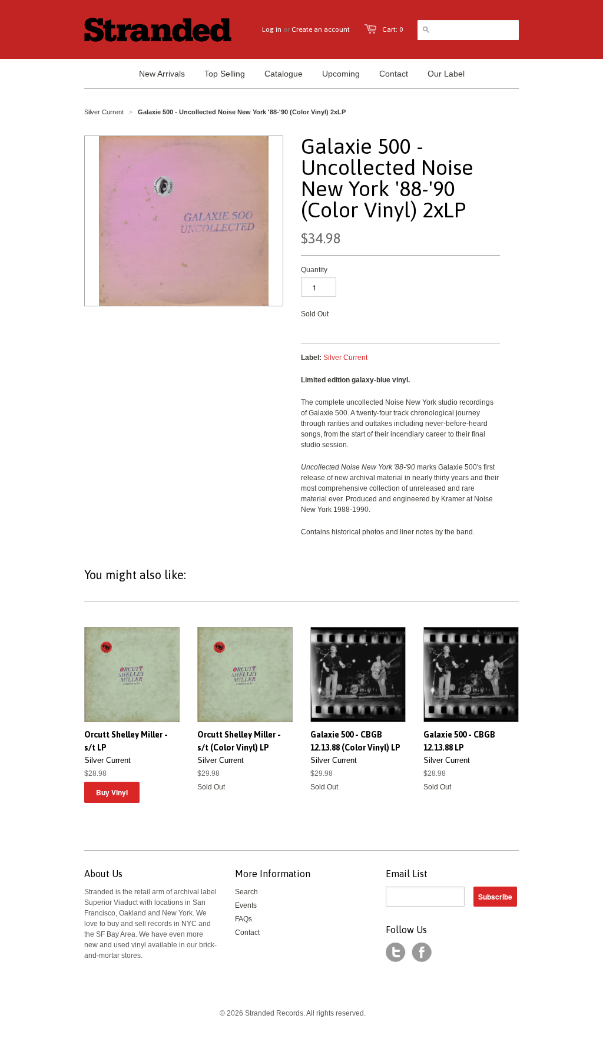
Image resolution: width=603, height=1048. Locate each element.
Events (246, 905)
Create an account (320, 29)
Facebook (422, 953)
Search (246, 892)
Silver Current (104, 111)
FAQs (243, 919)
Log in (271, 29)
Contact (247, 932)
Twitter (396, 953)
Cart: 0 (392, 29)
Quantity (314, 270)
